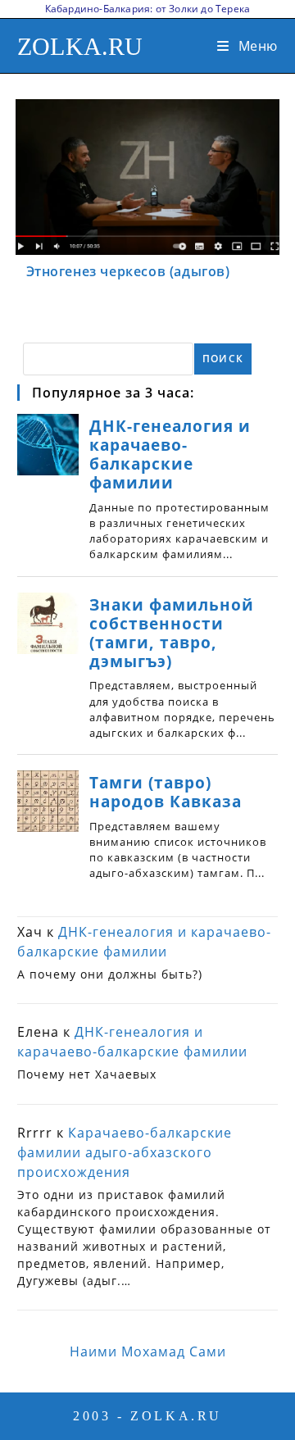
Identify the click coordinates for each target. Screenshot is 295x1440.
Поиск (222, 359)
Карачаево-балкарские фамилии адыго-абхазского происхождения (124, 1152)
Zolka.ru (80, 46)
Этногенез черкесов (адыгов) (128, 271)
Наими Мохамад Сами (148, 1351)
